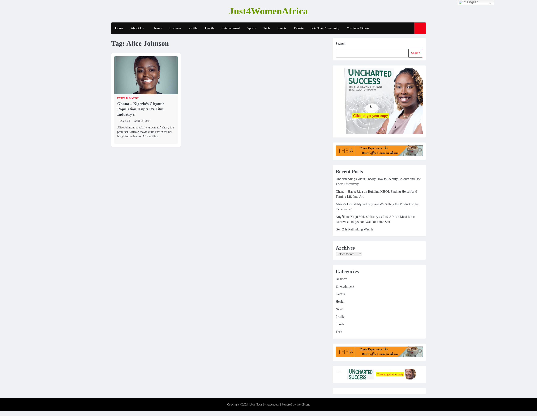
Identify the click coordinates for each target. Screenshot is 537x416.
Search (340, 43)
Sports (251, 28)
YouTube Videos (358, 28)
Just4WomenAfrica (268, 11)
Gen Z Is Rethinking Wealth (354, 229)
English (472, 2)
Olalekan (125, 120)
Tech (266, 28)
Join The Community (325, 28)
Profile (193, 28)
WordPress (303, 404)
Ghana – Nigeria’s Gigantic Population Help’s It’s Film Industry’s (140, 109)
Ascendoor (273, 404)
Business (175, 28)
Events (281, 28)
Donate (299, 28)
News (158, 28)
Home (119, 28)
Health (209, 28)
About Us (137, 28)
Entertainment (230, 28)
